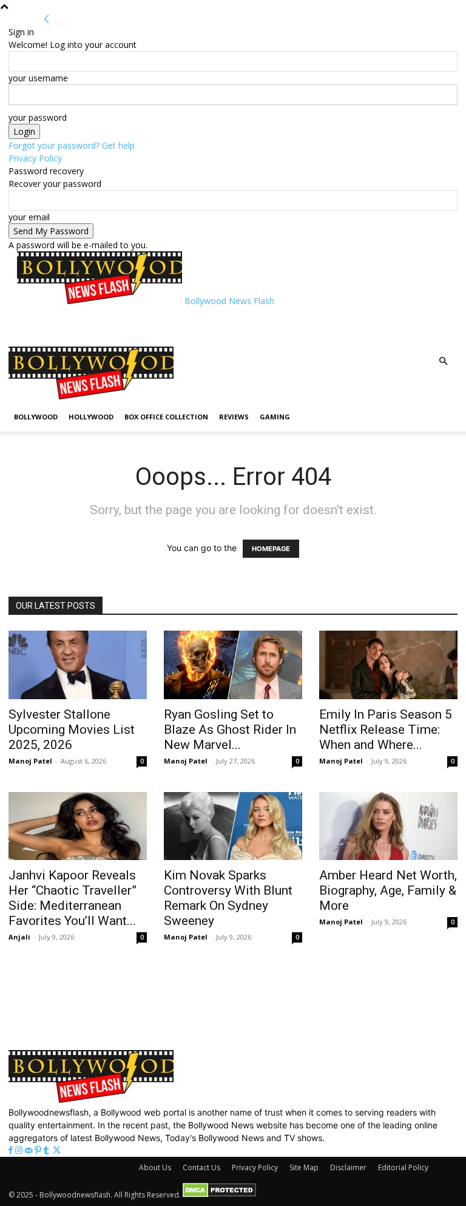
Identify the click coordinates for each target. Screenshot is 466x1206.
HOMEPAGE (271, 548)
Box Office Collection (166, 416)
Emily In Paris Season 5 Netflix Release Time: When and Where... (385, 729)
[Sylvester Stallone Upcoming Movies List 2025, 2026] (77, 665)
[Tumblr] (48, 1150)
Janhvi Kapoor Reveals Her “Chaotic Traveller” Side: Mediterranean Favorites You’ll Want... (72, 898)
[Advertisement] (159, 325)
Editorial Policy (403, 1167)
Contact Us (201, 1167)
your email (29, 217)
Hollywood (91, 416)
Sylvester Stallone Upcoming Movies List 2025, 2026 (71, 729)
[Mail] (30, 1150)
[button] (443, 361)
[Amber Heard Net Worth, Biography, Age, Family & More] (388, 826)
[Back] (46, 19)
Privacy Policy (35, 158)
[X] (57, 1150)
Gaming (275, 416)
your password (37, 117)
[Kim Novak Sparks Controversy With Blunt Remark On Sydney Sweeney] (233, 826)
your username (38, 78)
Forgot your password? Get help (71, 145)
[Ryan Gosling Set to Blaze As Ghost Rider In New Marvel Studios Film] (233, 665)
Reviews (234, 416)
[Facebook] (11, 1150)
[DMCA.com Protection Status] (219, 1195)
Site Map (304, 1167)
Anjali (19, 936)
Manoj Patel (30, 760)
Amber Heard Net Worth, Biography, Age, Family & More (388, 890)
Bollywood (36, 416)
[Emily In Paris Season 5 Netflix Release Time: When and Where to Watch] (388, 665)
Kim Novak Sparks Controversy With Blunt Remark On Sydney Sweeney (228, 898)
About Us (155, 1167)
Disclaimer (348, 1167)
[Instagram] (20, 1150)
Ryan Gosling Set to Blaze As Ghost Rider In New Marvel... (230, 729)
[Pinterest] (39, 1150)
